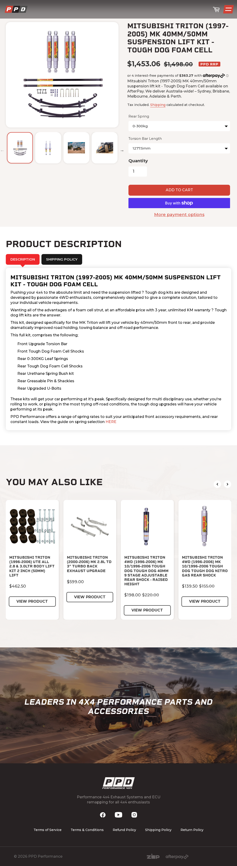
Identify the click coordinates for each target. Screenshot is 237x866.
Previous (2, 150)
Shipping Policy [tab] (62, 259)
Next (122, 150)
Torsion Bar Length (145, 138)
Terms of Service (48, 830)
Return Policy (192, 830)
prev (217, 484)
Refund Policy (124, 830)
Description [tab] (22, 259)
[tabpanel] (118, 349)
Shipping (157, 105)
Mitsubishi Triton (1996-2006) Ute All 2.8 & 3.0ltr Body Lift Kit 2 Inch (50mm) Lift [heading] (32, 566)
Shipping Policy (158, 830)
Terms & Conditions (87, 830)
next (227, 484)
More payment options (179, 214)
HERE (111, 422)
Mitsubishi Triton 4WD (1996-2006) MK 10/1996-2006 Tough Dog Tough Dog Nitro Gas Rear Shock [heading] (205, 566)
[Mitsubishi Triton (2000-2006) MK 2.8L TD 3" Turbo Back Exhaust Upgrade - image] (90, 526)
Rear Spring (138, 116)
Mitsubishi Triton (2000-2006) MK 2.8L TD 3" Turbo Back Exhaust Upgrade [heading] (89, 564)
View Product (32, 601)
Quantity (138, 160)
